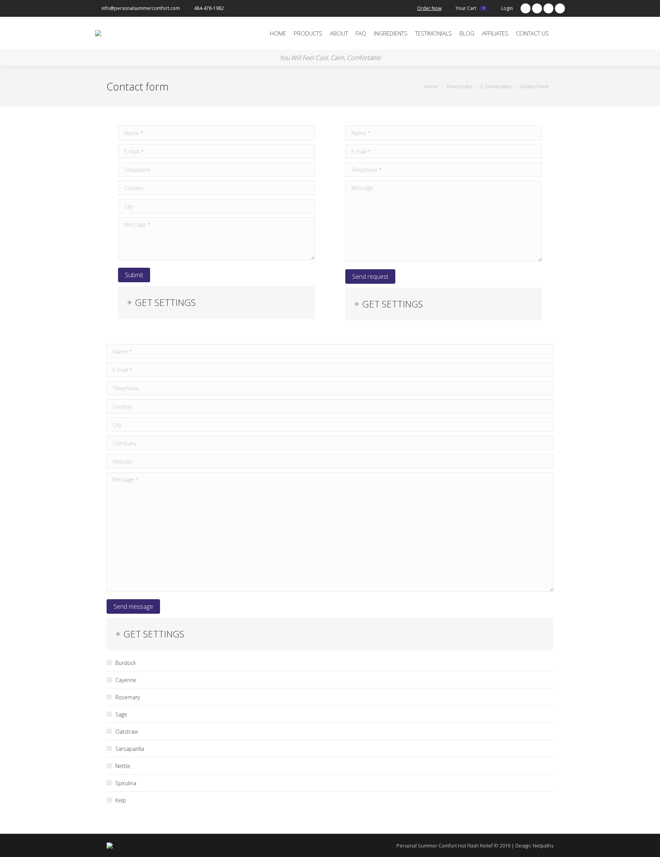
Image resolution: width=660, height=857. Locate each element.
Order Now (429, 8)
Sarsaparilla (129, 748)
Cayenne (125, 680)
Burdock (125, 662)
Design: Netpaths (534, 845)
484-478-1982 (209, 8)
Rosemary (127, 697)
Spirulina (125, 783)
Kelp (120, 800)
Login (507, 8)
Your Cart (470, 8)
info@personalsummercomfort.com (141, 8)
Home (431, 86)
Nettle (122, 766)
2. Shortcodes (496, 86)
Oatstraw (126, 731)
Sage (121, 714)
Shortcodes (459, 86)
